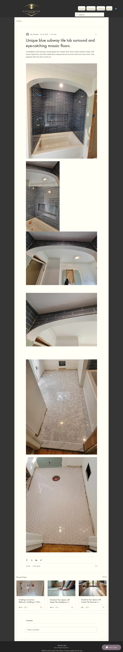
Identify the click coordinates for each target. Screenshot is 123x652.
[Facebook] (116, 9)
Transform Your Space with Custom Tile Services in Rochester (91, 600)
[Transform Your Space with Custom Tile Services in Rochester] (93, 588)
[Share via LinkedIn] (36, 560)
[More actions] (96, 34)
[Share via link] (41, 560)
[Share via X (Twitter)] (31, 560)
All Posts (19, 21)
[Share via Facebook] (27, 560)
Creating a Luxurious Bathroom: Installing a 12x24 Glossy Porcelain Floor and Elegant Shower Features (30, 600)
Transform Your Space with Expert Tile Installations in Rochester (60, 601)
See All (104, 577)
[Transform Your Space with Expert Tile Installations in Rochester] (61, 588)
